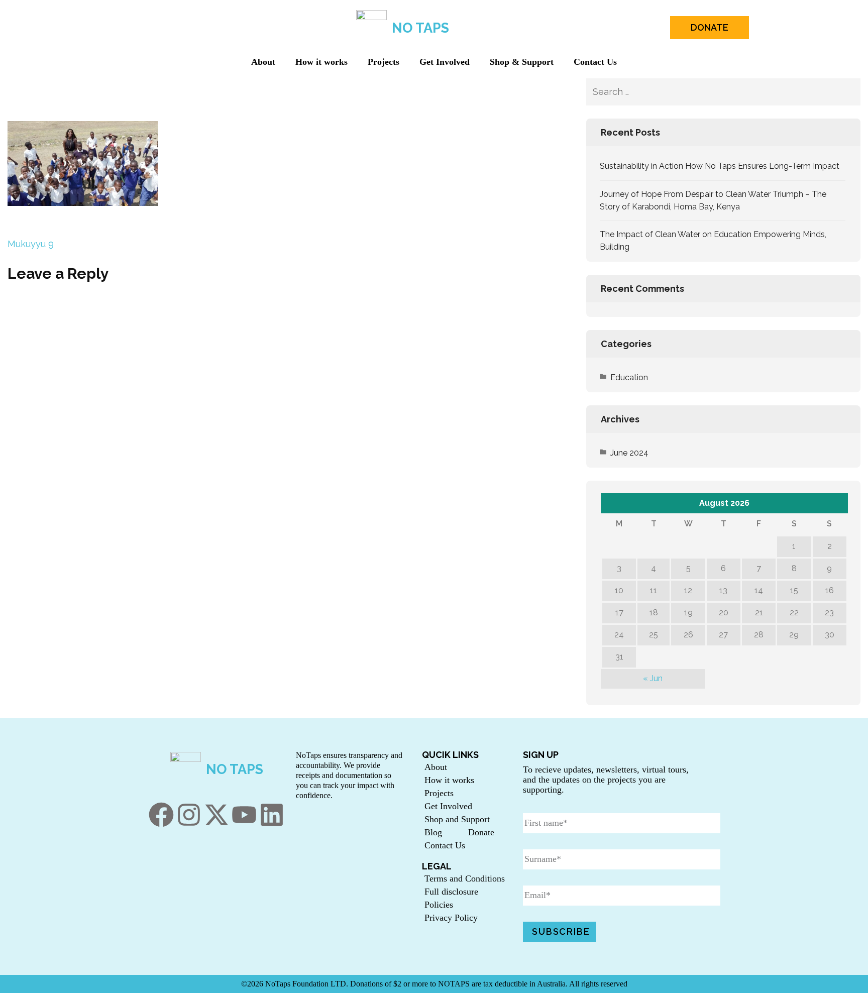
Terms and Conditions (464, 878)
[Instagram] (188, 814)
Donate (481, 832)
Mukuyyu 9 (31, 244)
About (263, 62)
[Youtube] (244, 814)
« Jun (653, 678)
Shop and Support (457, 819)
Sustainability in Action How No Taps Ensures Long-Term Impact (719, 166)
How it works (321, 62)
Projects (383, 62)
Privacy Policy (451, 918)
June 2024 (629, 453)
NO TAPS (420, 28)
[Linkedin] (271, 814)
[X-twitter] (216, 814)
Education (629, 377)
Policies (438, 905)
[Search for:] (703, 91)
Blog (433, 832)
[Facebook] (161, 814)
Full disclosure (451, 892)
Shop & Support (522, 62)
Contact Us (595, 62)
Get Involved (444, 62)
